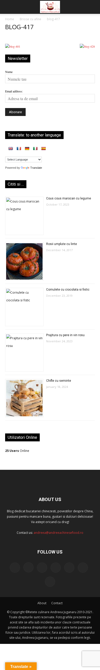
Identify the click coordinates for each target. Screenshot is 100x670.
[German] (27, 148)
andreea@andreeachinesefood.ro (58, 532)
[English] (10, 148)
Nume (9, 72)
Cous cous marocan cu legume (68, 198)
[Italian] (35, 148)
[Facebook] (15, 567)
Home (9, 19)
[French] (18, 148)
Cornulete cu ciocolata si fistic (67, 289)
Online (17, 451)
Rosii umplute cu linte (61, 244)
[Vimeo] (83, 567)
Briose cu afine (30, 19)
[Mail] (42, 567)
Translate (36, 167)
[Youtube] (50, 582)
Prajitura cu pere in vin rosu (65, 335)
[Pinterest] (56, 567)
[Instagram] (28, 567)
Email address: (14, 91)
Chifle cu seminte (58, 380)
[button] (9, 7)
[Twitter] (69, 567)
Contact (57, 603)
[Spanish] (43, 148)
